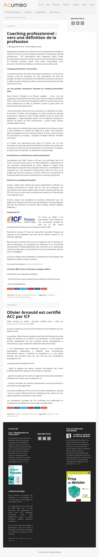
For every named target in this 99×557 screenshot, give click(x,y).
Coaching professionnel (29, 295)
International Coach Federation (19, 324)
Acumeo (15, 5)
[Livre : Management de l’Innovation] (15, 475)
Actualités (18, 295)
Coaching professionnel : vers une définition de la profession (32, 37)
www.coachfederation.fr (34, 264)
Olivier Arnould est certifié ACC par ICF (34, 314)
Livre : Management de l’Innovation (18, 433)
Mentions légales (55, 552)
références (22, 538)
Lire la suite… (25, 462)
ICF (30, 297)
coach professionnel (21, 297)
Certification (11, 297)
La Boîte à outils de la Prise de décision (81, 435)
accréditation (51, 295)
